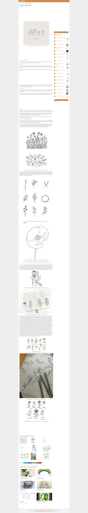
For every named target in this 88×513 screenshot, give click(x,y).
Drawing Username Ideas (59, 57)
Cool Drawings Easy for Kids (60, 83)
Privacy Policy (51, 509)
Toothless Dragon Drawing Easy (60, 53)
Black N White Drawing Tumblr (60, 37)
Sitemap (36, 509)
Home (27, 1)
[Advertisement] (36, 14)
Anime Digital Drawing (59, 60)
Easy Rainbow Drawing (40, 477)
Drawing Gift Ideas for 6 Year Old (61, 86)
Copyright (41, 509)
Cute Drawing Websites (59, 76)
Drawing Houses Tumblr (40, 489)
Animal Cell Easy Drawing (60, 66)
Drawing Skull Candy (23, 489)
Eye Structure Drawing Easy (60, 44)
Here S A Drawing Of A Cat (60, 92)
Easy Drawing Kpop (59, 89)
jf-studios (22, 1)
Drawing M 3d (22, 501)
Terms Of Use (45, 509)
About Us (48, 509)
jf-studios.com (21, 264)
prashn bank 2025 (51, 511)
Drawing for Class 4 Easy (59, 73)
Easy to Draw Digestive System (60, 50)
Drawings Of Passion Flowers (24, 477)
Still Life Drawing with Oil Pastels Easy (42, 501)
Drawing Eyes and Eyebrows (60, 79)
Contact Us (38, 509)
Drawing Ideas (31, 1)
